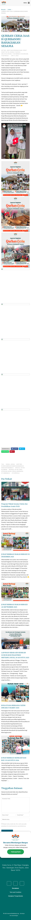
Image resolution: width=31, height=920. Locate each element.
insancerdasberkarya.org (13, 913)
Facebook (15, 448)
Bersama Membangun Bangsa (15, 843)
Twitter (22, 448)
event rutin (5, 52)
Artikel (9, 9)
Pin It (12, 451)
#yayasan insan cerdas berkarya (12, 471)
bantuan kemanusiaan (14, 50)
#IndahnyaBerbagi (7, 467)
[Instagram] (15, 883)
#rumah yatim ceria (15, 469)
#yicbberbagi (5, 473)
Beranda (3, 9)
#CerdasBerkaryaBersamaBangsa (12, 466)
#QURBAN (4, 469)
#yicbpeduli (16, 473)
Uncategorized (6, 54)
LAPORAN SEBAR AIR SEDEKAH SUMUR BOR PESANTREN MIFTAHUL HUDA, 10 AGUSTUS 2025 (15, 655)
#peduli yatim (20, 467)
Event (25, 50)
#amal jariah (10, 464)
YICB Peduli (5, 55)
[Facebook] (9, 883)
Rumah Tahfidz (15, 52)
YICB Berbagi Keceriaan (20, 54)
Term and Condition (15, 892)
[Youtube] (22, 883)
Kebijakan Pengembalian (15, 896)
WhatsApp (5, 451)
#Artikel (19, 464)
